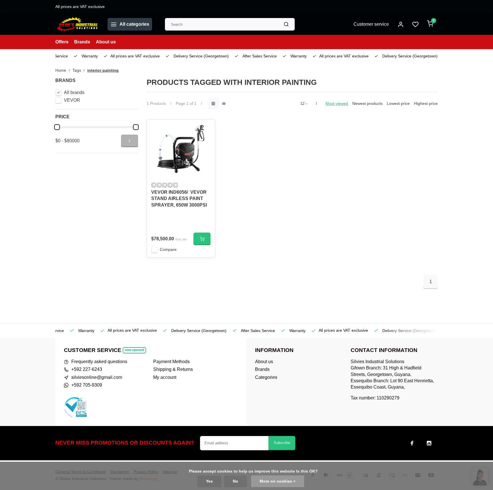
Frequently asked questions (99, 361)
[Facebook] (412, 443)
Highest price (426, 103)
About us (106, 41)
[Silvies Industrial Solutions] (77, 24)
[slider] (57, 127)
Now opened (134, 350)
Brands (82, 41)
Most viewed (337, 103)
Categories (266, 377)
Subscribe (282, 443)
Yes (209, 481)
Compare (168, 249)
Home (60, 70)
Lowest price (398, 103)
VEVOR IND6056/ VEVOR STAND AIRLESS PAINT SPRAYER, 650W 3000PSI (179, 198)
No (235, 481)
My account (164, 377)
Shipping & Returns (173, 369)
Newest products (367, 103)
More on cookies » (278, 481)
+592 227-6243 (86, 369)
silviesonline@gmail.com (96, 377)
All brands (74, 92)
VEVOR (72, 100)
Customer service (371, 24)
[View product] (202, 239)
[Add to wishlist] (206, 128)
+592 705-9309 (86, 385)
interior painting (103, 70)
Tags (76, 70)
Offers (61, 41)
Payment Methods (171, 361)
